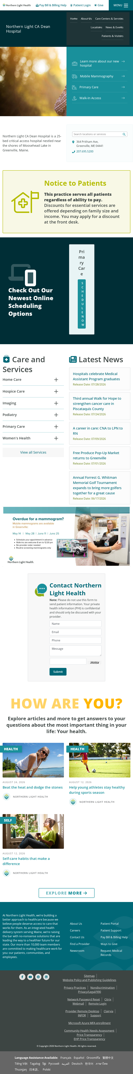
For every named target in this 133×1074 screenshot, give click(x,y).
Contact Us (77, 937)
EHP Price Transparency (89, 1039)
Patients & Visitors (112, 36)
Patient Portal (110, 924)
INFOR (82, 1015)
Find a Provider (80, 944)
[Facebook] (22, 977)
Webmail (78, 1004)
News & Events (114, 27)
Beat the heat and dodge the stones (33, 787)
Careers (75, 930)
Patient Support (111, 930)
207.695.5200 (84, 151)
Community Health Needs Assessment (89, 1031)
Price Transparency (89, 1035)
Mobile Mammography (96, 76)
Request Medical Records (111, 953)
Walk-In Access (90, 98)
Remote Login (97, 1004)
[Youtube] (30, 977)
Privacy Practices (75, 988)
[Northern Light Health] (17, 5)
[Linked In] (46, 977)
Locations (96, 27)
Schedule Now (83, 304)
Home (73, 18)
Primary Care (88, 87)
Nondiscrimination (102, 988)
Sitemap (89, 976)
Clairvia (108, 1011)
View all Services (33, 452)
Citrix (107, 999)
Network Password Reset (83, 999)
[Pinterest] (38, 977)
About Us (86, 18)
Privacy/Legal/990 (89, 992)
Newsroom (77, 951)
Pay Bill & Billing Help (114, 937)
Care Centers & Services (109, 18)
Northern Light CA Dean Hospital (28, 29)
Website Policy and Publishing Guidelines (89, 980)
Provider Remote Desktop (82, 1011)
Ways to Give (109, 944)
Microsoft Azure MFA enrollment (89, 1023)
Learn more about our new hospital (99, 63)
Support (95, 1015)
